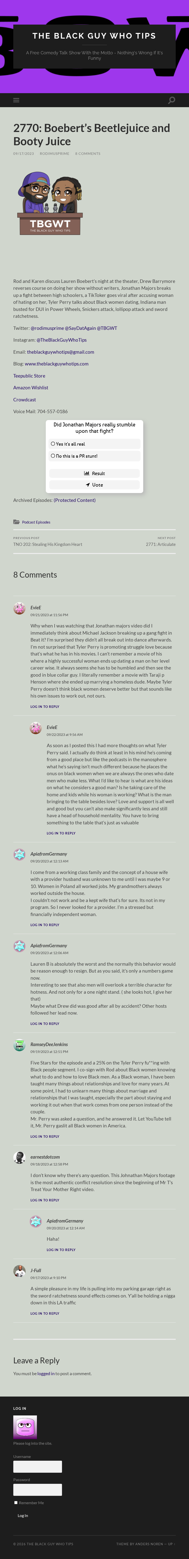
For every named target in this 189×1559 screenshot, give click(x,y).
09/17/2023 (23, 153)
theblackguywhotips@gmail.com (60, 352)
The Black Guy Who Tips (94, 35)
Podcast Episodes (36, 522)
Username (22, 1456)
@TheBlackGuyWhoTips (62, 340)
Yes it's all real (70, 444)
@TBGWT (107, 328)
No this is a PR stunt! (76, 456)
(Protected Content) (75, 500)
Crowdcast (24, 399)
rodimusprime (54, 153)
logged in (46, 1373)
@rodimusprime (47, 328)
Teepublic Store (29, 376)
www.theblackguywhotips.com (57, 363)
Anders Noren (149, 1544)
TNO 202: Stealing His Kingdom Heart (47, 541)
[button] (50, 202)
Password (21, 1479)
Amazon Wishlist (30, 387)
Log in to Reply (45, 707)
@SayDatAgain (80, 328)
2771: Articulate (161, 541)
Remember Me (31, 1502)
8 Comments (87, 153)
